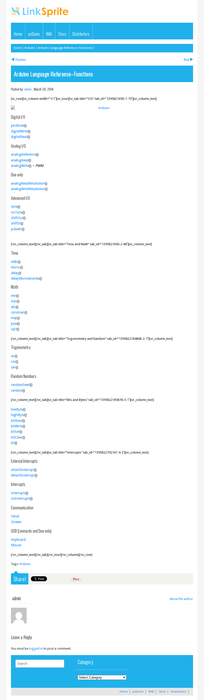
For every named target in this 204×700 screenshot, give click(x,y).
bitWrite (17, 426)
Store (62, 34)
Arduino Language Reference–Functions (65, 48)
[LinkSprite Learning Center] (40, 17)
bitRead (17, 421)
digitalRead (19, 137)
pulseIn (16, 229)
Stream (16, 522)
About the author (181, 599)
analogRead (20, 160)
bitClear (17, 437)
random (17, 390)
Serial (15, 516)
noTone (17, 212)
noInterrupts (20, 498)
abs (13, 307)
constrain (18, 312)
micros (16, 267)
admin (28, 89)
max (14, 301)
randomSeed (20, 385)
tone (14, 207)
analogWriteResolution (28, 189)
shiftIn (16, 223)
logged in (36, 648)
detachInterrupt (23, 475)
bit (13, 443)
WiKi (49, 34)
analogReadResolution (28, 183)
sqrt (14, 329)
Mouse (16, 545)
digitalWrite (19, 131)
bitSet (15, 432)
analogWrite (20, 166)
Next (186, 59)
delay (15, 273)
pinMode (17, 125)
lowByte (17, 409)
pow (14, 324)
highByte (18, 415)
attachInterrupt (22, 470)
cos (13, 361)
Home (18, 34)
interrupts (18, 493)
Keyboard (18, 540)
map (14, 318)
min (13, 296)
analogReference (23, 154)
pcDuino (34, 34)
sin (13, 356)
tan (13, 367)
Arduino (29, 48)
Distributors (81, 34)
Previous (20, 59)
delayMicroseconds (25, 278)
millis (14, 262)
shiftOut (17, 218)
